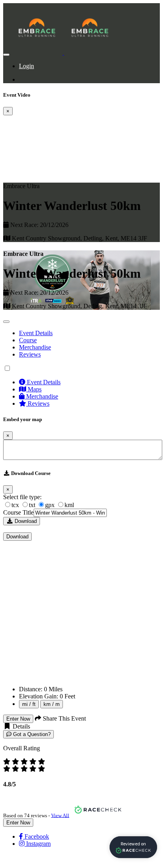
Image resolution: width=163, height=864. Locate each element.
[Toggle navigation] (6, 54)
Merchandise (35, 347)
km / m (52, 704)
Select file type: (22, 497)
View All (60, 815)
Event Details (36, 333)
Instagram (38, 843)
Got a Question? (31, 734)
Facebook (36, 836)
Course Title (18, 512)
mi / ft (29, 704)
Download (25, 521)
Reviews (30, 354)
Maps (34, 389)
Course (28, 340)
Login (26, 66)
